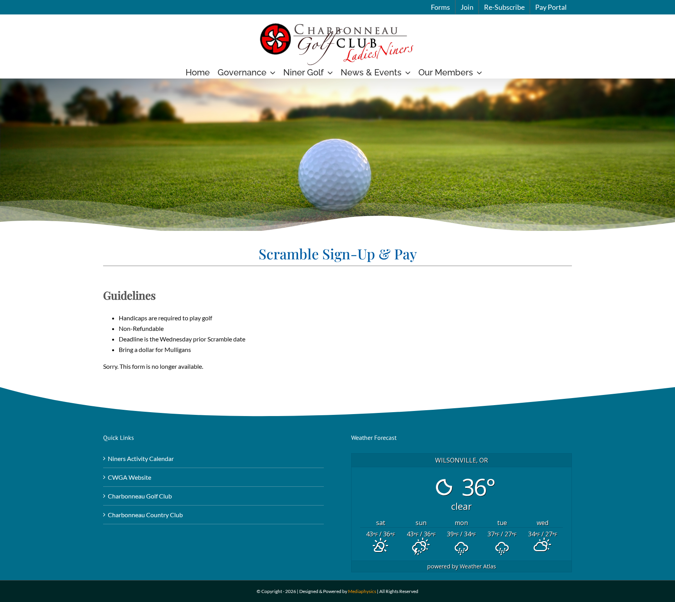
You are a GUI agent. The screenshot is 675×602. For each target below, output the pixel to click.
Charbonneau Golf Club (140, 496)
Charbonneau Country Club (145, 514)
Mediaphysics (362, 591)
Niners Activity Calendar (141, 458)
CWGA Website (129, 477)
